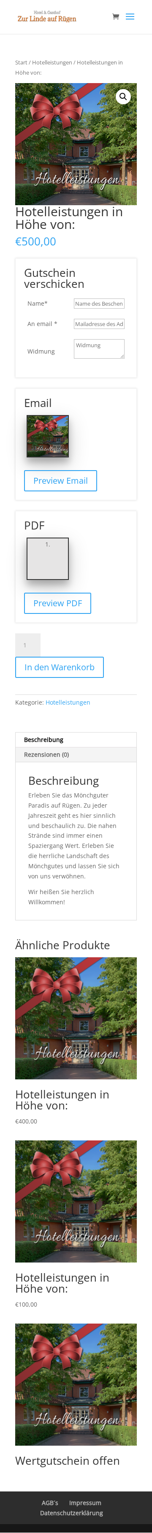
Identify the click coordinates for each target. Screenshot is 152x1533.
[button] (123, 96)
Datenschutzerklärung (71, 1513)
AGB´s (50, 1503)
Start (21, 62)
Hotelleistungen (52, 62)
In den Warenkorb (59, 667)
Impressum (85, 1503)
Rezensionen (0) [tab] (46, 754)
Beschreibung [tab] (43, 740)
